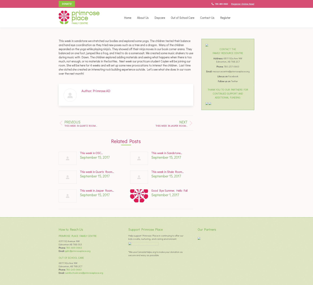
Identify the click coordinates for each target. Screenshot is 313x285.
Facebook (233, 76)
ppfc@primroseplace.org (77, 251)
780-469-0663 (221, 4)
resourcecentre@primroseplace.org (231, 71)
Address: (218, 58)
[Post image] (68, 158)
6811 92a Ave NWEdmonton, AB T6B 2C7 (229, 60)
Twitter (234, 81)
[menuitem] (127, 17)
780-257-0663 (231, 66)
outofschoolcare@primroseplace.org (84, 272)
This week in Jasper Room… (97, 190)
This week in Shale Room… (167, 172)
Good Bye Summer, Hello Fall (169, 190)
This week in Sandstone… (166, 153)
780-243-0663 (74, 269)
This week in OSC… (91, 153)
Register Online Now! (242, 4)
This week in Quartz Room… (97, 172)
